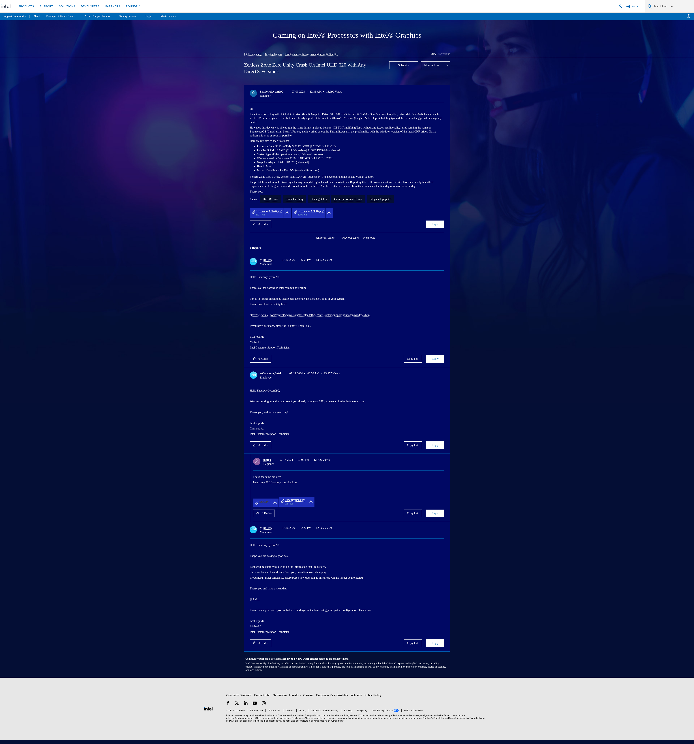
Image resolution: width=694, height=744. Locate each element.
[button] (442, 92)
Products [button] (25, 6)
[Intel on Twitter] (237, 708)
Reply (435, 228)
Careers (309, 699)
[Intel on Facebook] (228, 708)
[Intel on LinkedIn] (246, 708)
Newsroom (280, 699)
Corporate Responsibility (333, 699)
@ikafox (255, 603)
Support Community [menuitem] (15, 16)
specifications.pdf (297, 504)
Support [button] (45, 6)
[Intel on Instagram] (264, 708)
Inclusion (357, 699)
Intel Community (253, 54)
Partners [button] (109, 6)
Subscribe (403, 65)
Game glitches (323, 203)
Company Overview (239, 699)
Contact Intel (262, 699)
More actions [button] (432, 65)
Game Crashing (297, 203)
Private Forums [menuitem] (175, 16)
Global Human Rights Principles (448, 722)
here (348, 663)
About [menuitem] (37, 16)
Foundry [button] (128, 6)
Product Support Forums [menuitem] (102, 16)
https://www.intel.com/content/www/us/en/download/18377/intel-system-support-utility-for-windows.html (319, 319)
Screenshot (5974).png (271, 215)
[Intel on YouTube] (255, 708)
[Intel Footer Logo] (208, 712)
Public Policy (373, 699)
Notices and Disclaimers (291, 722)
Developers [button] (87, 6)
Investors (296, 699)
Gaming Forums (276, 54)
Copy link (413, 363)
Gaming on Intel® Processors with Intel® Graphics (316, 54)
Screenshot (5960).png (317, 215)
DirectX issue (272, 203)
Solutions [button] (65, 6)
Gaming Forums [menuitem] (134, 16)
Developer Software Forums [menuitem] (63, 16)
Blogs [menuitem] (155, 16)
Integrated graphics (392, 203)
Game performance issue (356, 203)
